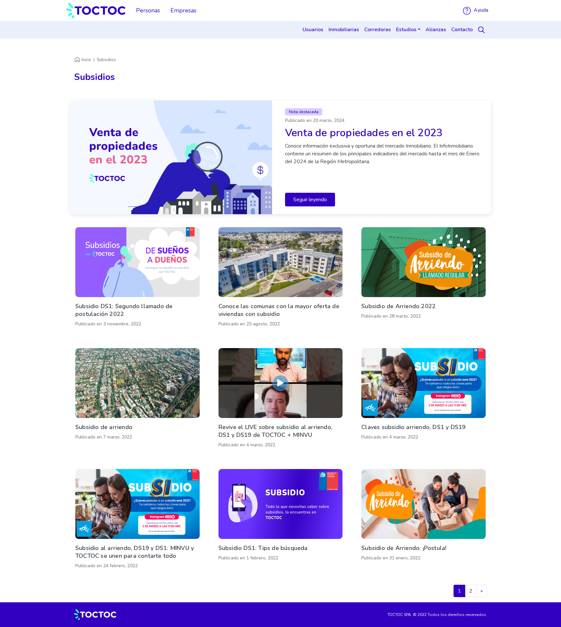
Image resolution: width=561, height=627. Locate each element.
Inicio (86, 60)
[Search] (482, 29)
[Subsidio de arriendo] (137, 399)
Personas (148, 10)
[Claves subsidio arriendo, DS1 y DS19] (423, 399)
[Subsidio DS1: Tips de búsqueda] (280, 520)
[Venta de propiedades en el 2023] (280, 157)
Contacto (462, 29)
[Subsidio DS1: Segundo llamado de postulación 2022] (137, 278)
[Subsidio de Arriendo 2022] (423, 278)
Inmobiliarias (344, 29)
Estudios (406, 29)
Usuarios (313, 29)
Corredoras (377, 29)
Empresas (183, 10)
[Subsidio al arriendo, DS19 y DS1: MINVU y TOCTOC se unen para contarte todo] (137, 520)
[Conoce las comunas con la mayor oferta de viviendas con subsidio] (280, 278)
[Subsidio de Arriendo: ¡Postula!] (423, 520)
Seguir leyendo (310, 199)
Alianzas (436, 29)
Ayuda (480, 10)
